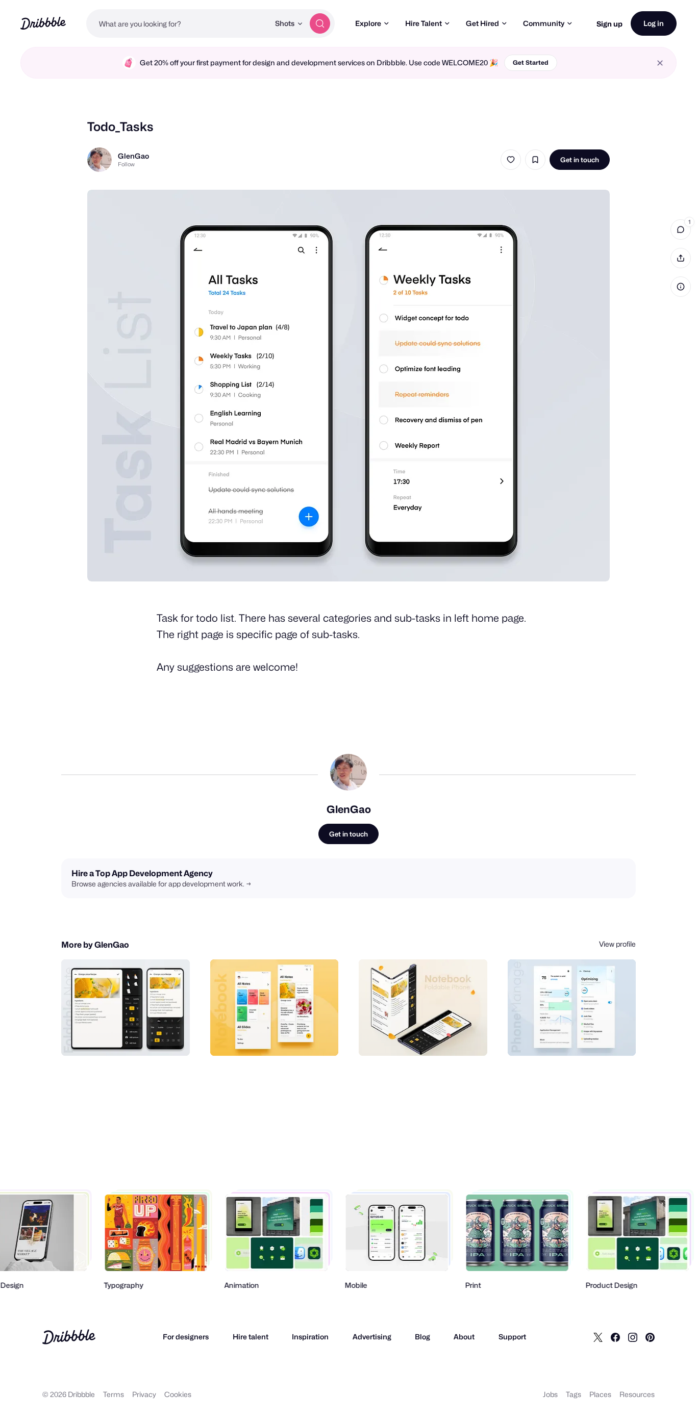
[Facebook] (615, 1336)
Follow (126, 164)
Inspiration (310, 1336)
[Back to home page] (43, 23)
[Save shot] (535, 159)
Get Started (531, 62)
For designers (186, 1336)
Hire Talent (423, 23)
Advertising (372, 1336)
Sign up (609, 23)
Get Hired (482, 23)
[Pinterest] (650, 1336)
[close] (660, 63)
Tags (573, 1394)
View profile (617, 943)
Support (512, 1336)
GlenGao (133, 155)
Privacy (144, 1394)
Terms (113, 1394)
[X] (598, 1336)
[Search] (320, 23)
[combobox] (178, 23)
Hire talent (250, 1336)
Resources (637, 1394)
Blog (422, 1336)
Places (600, 1394)
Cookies (177, 1394)
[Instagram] (632, 1336)
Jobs (550, 1394)
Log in (653, 23)
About (464, 1336)
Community (543, 23)
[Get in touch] (130, 1037)
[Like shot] (511, 159)
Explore (368, 23)
